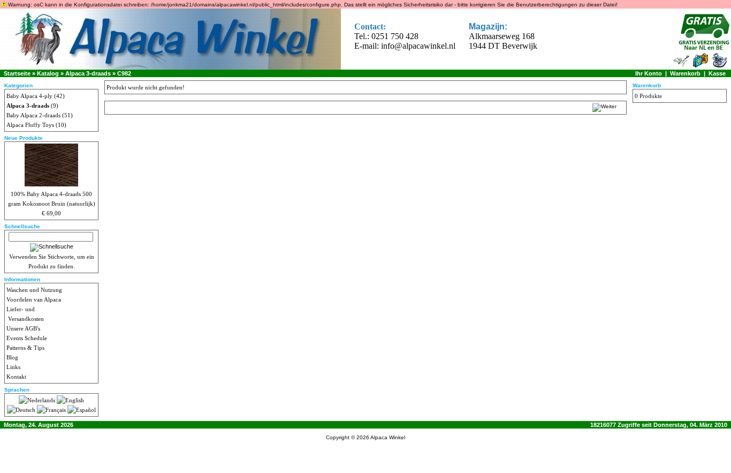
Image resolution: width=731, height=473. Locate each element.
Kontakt (16, 376)
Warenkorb (685, 73)
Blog (12, 357)
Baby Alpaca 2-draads (33, 115)
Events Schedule (26, 338)
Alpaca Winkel (387, 437)
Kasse (717, 73)
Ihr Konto (648, 73)
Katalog (48, 73)
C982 (124, 73)
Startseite (17, 73)
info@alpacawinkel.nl (418, 45)
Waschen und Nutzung (34, 290)
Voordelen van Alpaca (33, 299)
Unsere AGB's (23, 328)
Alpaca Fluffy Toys (30, 125)
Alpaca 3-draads (88, 73)
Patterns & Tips (25, 347)
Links (13, 367)
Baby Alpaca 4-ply (29, 96)
